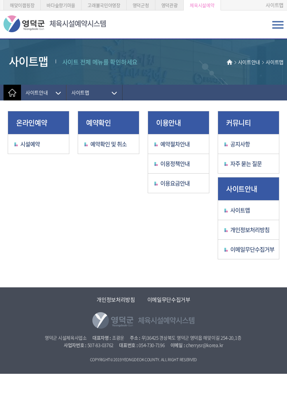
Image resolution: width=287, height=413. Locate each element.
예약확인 (98, 123)
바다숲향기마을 (61, 5)
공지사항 (240, 144)
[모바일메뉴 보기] (278, 26)
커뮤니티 (238, 123)
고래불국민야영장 (104, 5)
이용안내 (168, 123)
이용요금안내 (175, 183)
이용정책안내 (175, 163)
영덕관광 (169, 5)
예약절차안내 (175, 144)
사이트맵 (275, 4)
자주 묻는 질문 (246, 163)
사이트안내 (249, 61)
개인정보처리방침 (250, 229)
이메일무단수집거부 (252, 249)
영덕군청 (141, 5)
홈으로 (12, 92)
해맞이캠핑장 (22, 5)
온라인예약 (31, 123)
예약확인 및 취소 (108, 144)
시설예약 (30, 144)
